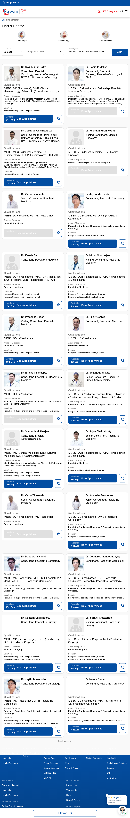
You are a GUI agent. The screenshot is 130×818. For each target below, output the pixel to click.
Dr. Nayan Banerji (95, 679)
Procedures (70, 746)
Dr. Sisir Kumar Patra (33, 67)
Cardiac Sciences (52, 746)
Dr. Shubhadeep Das (97, 373)
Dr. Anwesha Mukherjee (99, 495)
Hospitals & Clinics (35, 52)
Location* (7, 49)
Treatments (70, 751)
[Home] (15, 11)
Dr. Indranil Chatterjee (98, 618)
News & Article (71, 761)
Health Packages (10, 756)
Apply (119, 52)
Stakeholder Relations (117, 756)
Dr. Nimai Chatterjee (97, 255)
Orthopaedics (50, 766)
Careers (110, 761)
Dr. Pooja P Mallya (96, 67)
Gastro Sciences (51, 761)
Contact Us (112, 771)
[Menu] (126, 11)
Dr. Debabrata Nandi (33, 557)
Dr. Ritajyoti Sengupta (34, 373)
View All (47, 771)
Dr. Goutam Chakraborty (35, 618)
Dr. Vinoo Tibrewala (32, 194)
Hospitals (6, 751)
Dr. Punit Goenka (95, 317)
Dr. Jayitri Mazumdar (97, 194)
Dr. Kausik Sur (29, 255)
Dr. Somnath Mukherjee (35, 432)
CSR (109, 766)
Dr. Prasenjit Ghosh (32, 317)
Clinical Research (94, 751)
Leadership (112, 751)
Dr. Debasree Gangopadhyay (102, 557)
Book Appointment (10, 746)
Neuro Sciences (51, 756)
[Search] (121, 11)
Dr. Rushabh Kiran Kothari (100, 131)
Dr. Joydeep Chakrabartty (36, 131)
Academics (91, 746)
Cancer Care (49, 751)
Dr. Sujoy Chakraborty (98, 432)
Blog (67, 756)
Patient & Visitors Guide (12, 799)
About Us (111, 746)
